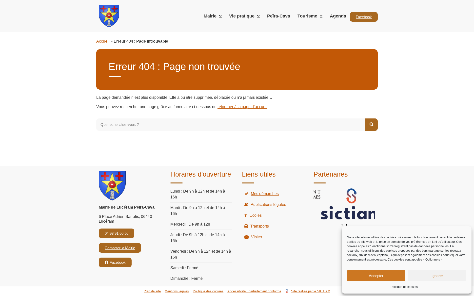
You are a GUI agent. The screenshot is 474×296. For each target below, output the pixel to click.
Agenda (338, 16)
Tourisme (307, 16)
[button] (342, 225)
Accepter (376, 276)
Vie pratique (242, 16)
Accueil (102, 41)
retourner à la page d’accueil (242, 107)
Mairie (210, 16)
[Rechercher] (371, 124)
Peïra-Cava (278, 16)
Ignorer (437, 276)
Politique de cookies (404, 287)
